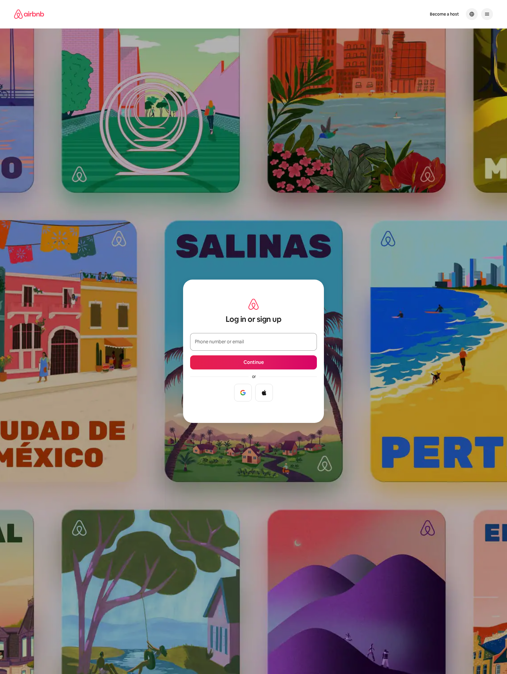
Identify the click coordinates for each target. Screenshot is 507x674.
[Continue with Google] (243, 392)
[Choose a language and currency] (472, 14)
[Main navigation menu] (487, 14)
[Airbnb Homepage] (29, 14)
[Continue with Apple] (264, 392)
